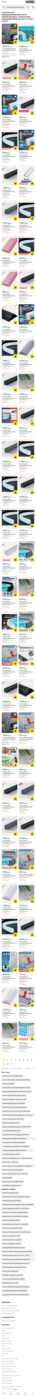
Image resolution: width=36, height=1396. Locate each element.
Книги (3, 1356)
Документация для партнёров (11, 1310)
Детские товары (7, 1369)
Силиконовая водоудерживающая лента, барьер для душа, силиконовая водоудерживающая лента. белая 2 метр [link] (25, 330)
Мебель (4, 1330)
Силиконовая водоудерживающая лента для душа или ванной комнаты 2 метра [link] (8, 637)
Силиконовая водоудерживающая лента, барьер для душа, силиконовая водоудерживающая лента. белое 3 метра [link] (25, 49)
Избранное (18, 1393)
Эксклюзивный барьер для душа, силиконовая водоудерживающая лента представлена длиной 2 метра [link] (26, 738)
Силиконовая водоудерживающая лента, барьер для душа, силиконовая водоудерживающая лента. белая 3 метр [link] (8, 120)
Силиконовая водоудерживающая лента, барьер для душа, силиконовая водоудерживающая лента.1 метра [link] (8, 567)
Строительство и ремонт (9, 1366)
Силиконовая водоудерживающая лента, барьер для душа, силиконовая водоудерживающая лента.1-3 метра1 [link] (25, 294)
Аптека (4, 1346)
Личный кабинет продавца (10, 1305)
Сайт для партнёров (8, 1313)
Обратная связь (6, 1378)
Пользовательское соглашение (11, 1375)
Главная (3, 1393)
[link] (12, 1075)
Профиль (32, 1393)
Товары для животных (8, 1363)
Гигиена (4, 1335)
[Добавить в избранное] (15, 25)
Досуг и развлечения (8, 1328)
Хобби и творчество (8, 1351)
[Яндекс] (15, 1389)
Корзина (25, 1393)
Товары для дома (7, 1343)
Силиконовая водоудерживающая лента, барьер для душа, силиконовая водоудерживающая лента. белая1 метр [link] (8, 772)
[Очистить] (28, 7)
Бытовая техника (7, 1333)
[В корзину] (15, 42)
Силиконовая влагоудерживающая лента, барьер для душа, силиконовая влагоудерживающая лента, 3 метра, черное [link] (26, 671)
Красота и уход (6, 1348)
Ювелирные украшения (9, 1371)
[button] (33, 7)
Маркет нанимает (7, 1380)
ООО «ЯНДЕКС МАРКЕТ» (14, 1386)
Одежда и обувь (7, 1341)
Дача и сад (5, 1353)
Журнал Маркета (7, 1383)
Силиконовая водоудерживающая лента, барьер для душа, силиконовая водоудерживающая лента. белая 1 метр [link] (25, 155)
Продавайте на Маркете (9, 1308)
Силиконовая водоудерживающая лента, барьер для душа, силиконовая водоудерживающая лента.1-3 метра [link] (8, 85)
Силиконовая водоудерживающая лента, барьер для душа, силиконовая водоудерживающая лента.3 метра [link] (25, 190)
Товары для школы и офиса (10, 1358)
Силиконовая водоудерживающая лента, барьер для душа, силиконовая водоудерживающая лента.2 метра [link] (25, 85)
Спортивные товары (8, 1361)
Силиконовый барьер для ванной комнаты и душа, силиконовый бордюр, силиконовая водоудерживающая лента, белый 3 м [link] (9, 49)
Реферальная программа (9, 1320)
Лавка (10, 1393)
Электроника (6, 1338)
